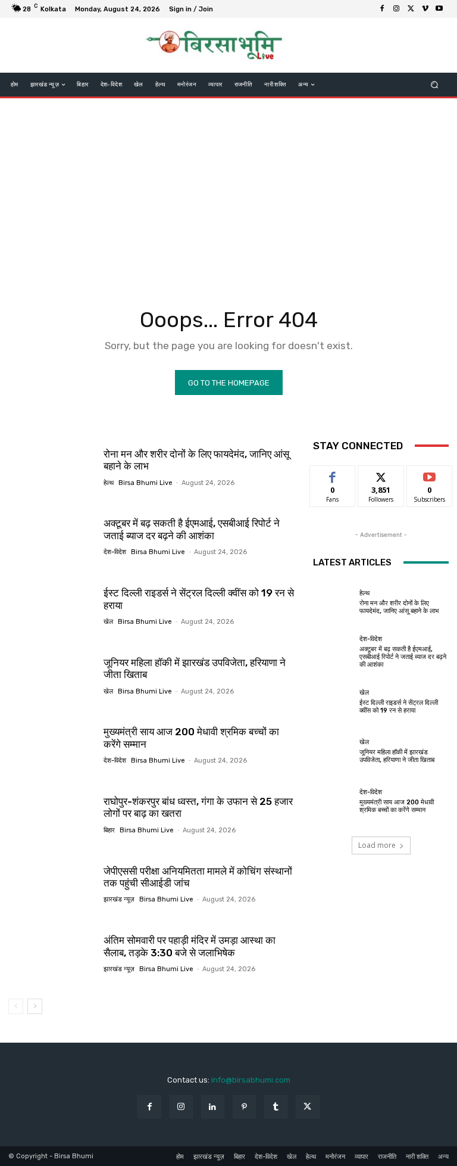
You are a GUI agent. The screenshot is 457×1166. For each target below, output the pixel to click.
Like (333, 474)
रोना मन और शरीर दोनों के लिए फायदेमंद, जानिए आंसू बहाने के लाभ (399, 607)
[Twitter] (410, 9)
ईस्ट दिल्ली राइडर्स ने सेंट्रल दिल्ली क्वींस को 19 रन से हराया (398, 706)
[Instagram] (396, 9)
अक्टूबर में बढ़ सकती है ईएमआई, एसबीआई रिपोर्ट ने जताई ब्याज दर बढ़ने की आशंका (192, 529)
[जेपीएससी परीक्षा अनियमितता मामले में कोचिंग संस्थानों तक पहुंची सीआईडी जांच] (51, 884)
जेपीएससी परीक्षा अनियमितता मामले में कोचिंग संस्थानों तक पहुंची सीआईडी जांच (198, 877)
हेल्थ (109, 483)
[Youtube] (439, 9)
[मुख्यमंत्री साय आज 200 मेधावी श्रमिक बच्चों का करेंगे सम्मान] (51, 744)
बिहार (109, 830)
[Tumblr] (275, 1106)
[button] (434, 85)
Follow (381, 474)
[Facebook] (382, 9)
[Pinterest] (244, 1106)
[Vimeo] (425, 9)
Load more (377, 845)
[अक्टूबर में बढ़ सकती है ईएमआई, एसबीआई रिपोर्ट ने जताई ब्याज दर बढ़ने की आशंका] (51, 536)
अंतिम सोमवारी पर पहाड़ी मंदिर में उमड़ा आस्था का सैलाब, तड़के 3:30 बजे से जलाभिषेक (190, 946)
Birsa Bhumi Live (145, 483)
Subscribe (429, 474)
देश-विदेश (115, 552)
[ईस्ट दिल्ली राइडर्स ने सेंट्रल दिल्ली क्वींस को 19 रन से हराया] (51, 606)
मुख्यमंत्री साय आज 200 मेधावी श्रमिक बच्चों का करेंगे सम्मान (396, 806)
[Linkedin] (212, 1106)
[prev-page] (15, 1006)
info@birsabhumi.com (250, 1079)
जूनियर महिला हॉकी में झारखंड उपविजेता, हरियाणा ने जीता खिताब (195, 668)
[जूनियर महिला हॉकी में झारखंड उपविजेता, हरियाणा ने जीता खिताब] (51, 675)
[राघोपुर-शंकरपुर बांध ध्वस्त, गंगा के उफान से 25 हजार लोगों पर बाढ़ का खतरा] (51, 814)
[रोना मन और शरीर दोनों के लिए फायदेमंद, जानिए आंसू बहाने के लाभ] (51, 467)
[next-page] (34, 1006)
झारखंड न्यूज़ (119, 899)
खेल (108, 621)
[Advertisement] (228, 193)
